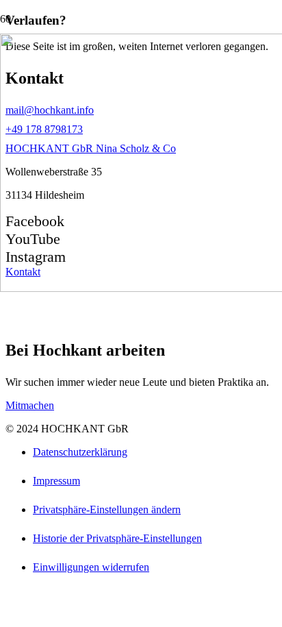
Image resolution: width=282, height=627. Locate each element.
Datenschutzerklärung (80, 452)
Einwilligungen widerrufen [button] (91, 567)
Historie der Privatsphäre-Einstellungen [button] (117, 538)
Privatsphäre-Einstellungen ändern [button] (107, 509)
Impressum (56, 481)
